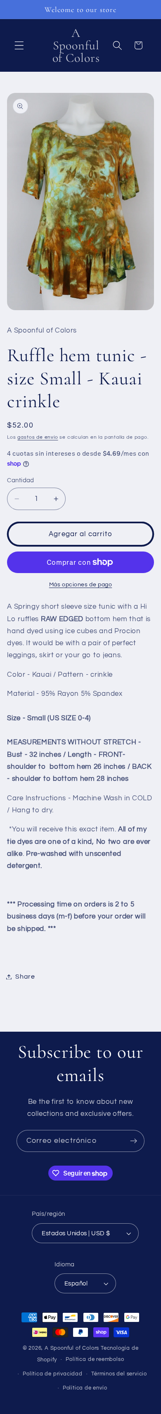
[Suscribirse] (133, 1141)
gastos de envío (37, 437)
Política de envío (85, 1388)
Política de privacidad (53, 1374)
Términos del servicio (119, 1374)
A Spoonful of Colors (72, 1348)
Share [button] (25, 976)
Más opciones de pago (80, 585)
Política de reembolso (95, 1359)
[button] (19, 45)
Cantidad (20, 480)
